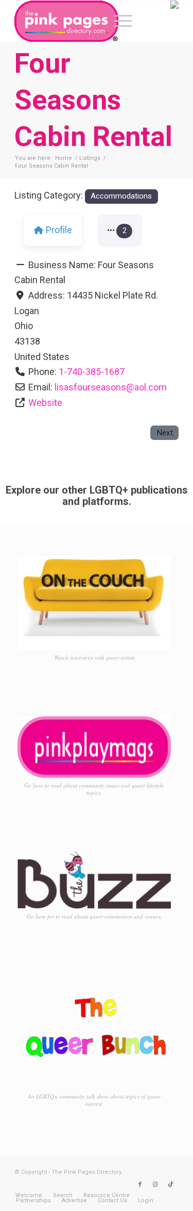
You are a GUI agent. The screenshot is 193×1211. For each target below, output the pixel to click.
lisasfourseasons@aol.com (111, 387)
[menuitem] (118, 21)
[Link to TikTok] (171, 1184)
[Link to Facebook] (140, 1184)
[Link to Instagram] (155, 1184)
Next (164, 432)
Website (45, 402)
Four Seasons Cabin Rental (93, 100)
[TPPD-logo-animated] (80, 21)
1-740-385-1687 (92, 371)
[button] (120, 231)
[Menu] (118, 21)
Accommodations (121, 196)
